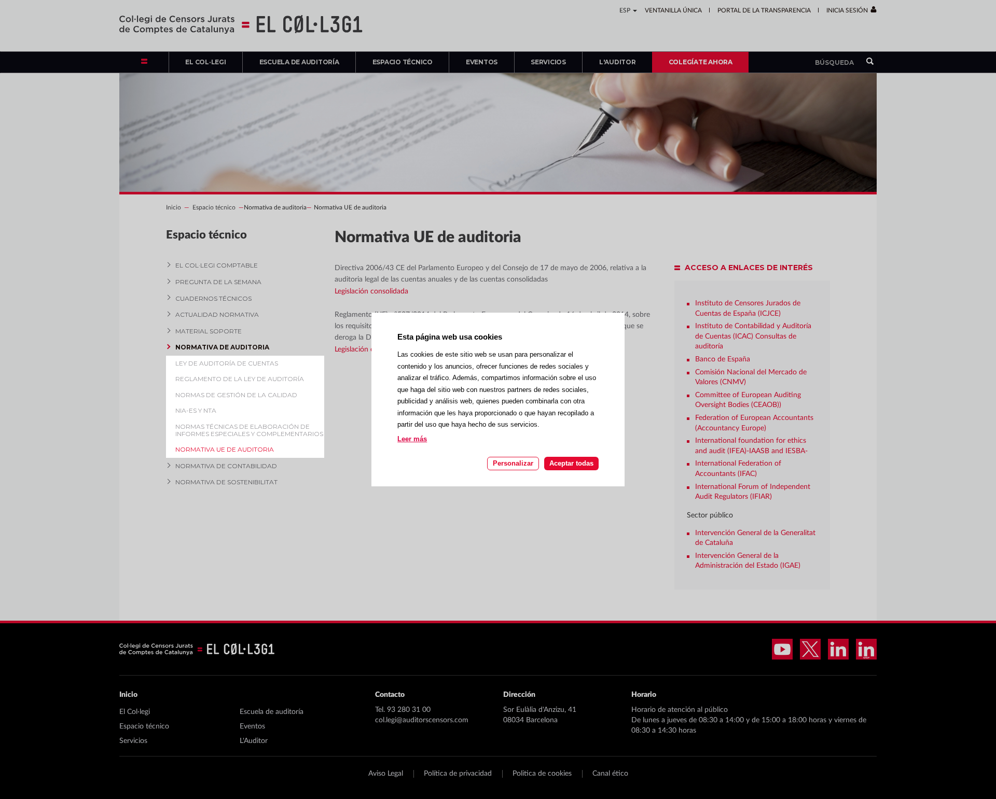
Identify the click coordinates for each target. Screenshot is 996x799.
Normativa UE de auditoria (224, 449)
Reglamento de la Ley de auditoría (239, 379)
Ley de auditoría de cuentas (226, 363)
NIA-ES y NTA (195, 410)
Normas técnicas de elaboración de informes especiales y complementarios (249, 430)
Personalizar (513, 463)
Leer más (412, 439)
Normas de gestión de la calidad (236, 395)
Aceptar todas (571, 463)
